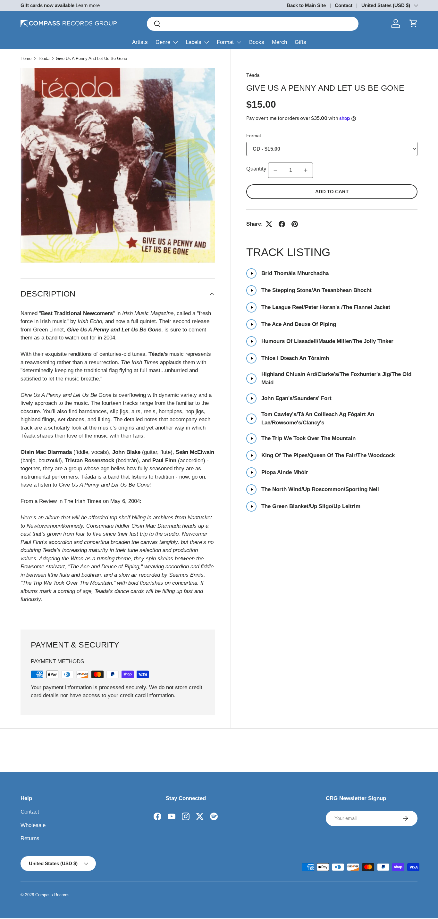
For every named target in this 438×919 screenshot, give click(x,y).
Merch (279, 42)
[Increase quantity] (306, 170)
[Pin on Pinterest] (294, 224)
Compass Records (52, 894)
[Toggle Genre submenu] (175, 42)
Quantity (256, 169)
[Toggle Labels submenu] (206, 42)
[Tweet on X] (269, 224)
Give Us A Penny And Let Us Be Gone (91, 58)
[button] (414, 23)
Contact (343, 5)
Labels (193, 42)
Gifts (300, 42)
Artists (140, 42)
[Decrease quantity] (275, 170)
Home (26, 58)
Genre (163, 42)
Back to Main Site (306, 5)
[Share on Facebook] (281, 224)
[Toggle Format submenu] (239, 42)
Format (225, 42)
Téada (43, 58)
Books (256, 42)
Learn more (88, 5)
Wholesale (33, 825)
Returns (30, 838)
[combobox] (253, 23)
